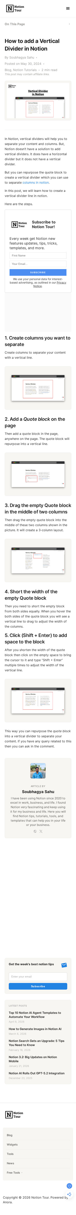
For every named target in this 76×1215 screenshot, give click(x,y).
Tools (10, 1153)
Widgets (12, 1144)
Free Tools (13, 1172)
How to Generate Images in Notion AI (35, 1029)
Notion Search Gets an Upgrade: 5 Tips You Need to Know (36, 1043)
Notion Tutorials (25, 70)
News (10, 1163)
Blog (8, 70)
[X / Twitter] (41, 831)
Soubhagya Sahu (21, 57)
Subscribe (38, 986)
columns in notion (36, 182)
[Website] (35, 831)
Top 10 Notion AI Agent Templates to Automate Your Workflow (35, 1015)
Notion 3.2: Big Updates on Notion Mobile (33, 1059)
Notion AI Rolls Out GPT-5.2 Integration (37, 1073)
